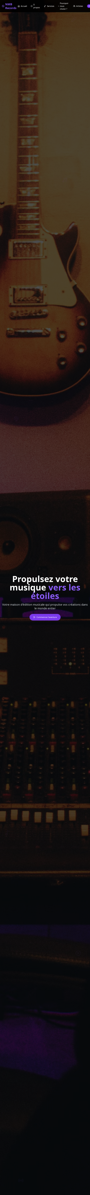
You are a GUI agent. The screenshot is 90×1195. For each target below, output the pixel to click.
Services (50, 6)
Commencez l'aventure (47, 617)
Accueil (24, 6)
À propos (36, 6)
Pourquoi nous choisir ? (64, 6)
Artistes (79, 6)
